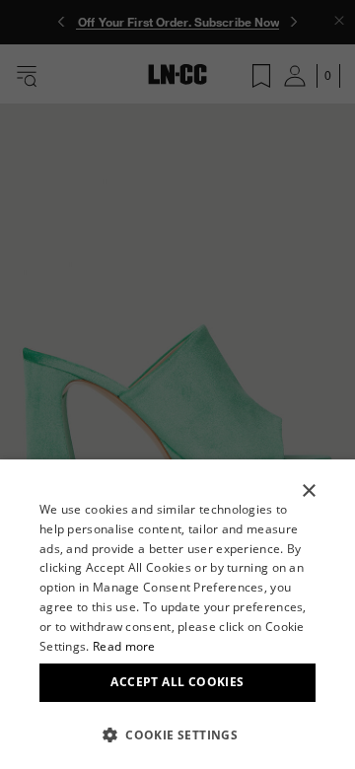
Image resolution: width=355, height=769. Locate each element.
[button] (177, 734)
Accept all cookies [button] (177, 681)
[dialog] (177, 614)
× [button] (308, 491)
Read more (124, 646)
